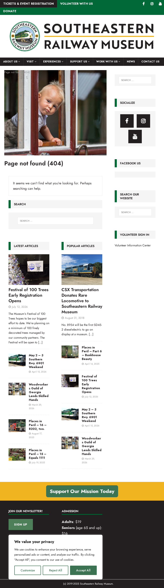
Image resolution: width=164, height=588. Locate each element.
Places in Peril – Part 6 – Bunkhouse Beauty (92, 353)
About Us (10, 62)
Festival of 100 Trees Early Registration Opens (28, 295)
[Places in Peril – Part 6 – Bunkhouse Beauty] (70, 351)
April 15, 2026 (39, 371)
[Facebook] (143, 3)
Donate (9, 11)
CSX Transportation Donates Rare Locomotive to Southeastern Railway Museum (82, 301)
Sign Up (20, 524)
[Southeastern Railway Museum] (82, 55)
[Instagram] (152, 3)
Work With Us (106, 62)
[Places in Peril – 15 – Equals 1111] (17, 454)
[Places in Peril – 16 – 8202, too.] (17, 425)
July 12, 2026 (20, 307)
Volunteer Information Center (133, 245)
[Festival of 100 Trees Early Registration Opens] (29, 269)
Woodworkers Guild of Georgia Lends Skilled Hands (38, 392)
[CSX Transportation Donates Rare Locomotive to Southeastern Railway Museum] (82, 269)
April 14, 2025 (92, 364)
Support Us (78, 62)
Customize (27, 570)
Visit (30, 62)
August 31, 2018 (74, 318)
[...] (40, 342)
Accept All (83, 570)
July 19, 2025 (38, 462)
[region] (55, 557)
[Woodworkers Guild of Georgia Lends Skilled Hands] (17, 389)
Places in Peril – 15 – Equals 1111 (37, 454)
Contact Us (150, 62)
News (131, 62)
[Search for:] (55, 220)
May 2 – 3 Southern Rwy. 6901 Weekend (36, 361)
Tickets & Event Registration (28, 3)
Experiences (52, 62)
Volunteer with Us (76, 3)
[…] (91, 334)
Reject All (55, 570)
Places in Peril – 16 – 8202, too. (38, 425)
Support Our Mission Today (82, 491)
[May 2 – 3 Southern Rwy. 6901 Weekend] (17, 359)
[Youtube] (160, 3)
